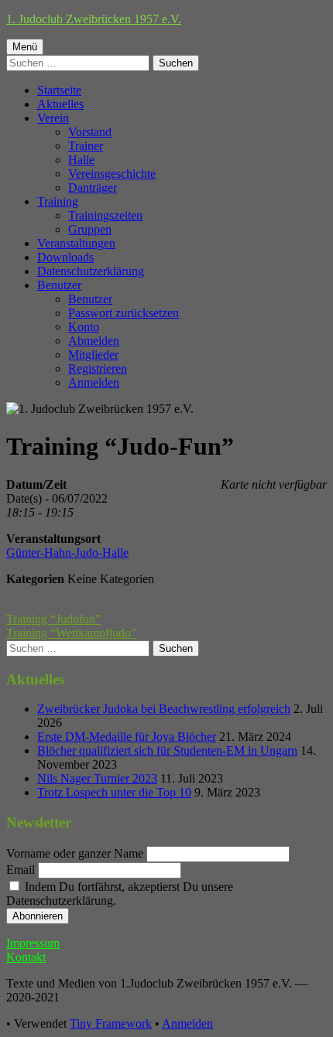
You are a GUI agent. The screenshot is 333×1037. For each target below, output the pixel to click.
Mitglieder (93, 354)
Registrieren (97, 368)
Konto (83, 326)
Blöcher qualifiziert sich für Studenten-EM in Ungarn (167, 750)
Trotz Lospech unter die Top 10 (114, 792)
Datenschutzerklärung (90, 271)
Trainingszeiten (105, 215)
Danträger (92, 187)
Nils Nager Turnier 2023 (97, 778)
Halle (81, 159)
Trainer (85, 145)
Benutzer (59, 285)
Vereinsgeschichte (112, 173)
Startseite (59, 90)
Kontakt (26, 957)
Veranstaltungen (76, 243)
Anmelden (93, 382)
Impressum (33, 943)
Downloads (65, 257)
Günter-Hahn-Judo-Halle (67, 552)
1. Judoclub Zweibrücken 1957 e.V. (93, 19)
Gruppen (90, 229)
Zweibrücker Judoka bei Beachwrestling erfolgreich (163, 708)
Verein (53, 118)
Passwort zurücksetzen (123, 312)
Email (20, 869)
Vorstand (90, 131)
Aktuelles (60, 104)
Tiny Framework (111, 1023)
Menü (24, 47)
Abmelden (93, 340)
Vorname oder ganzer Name (74, 853)
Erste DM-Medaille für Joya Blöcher (126, 736)
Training (57, 201)
